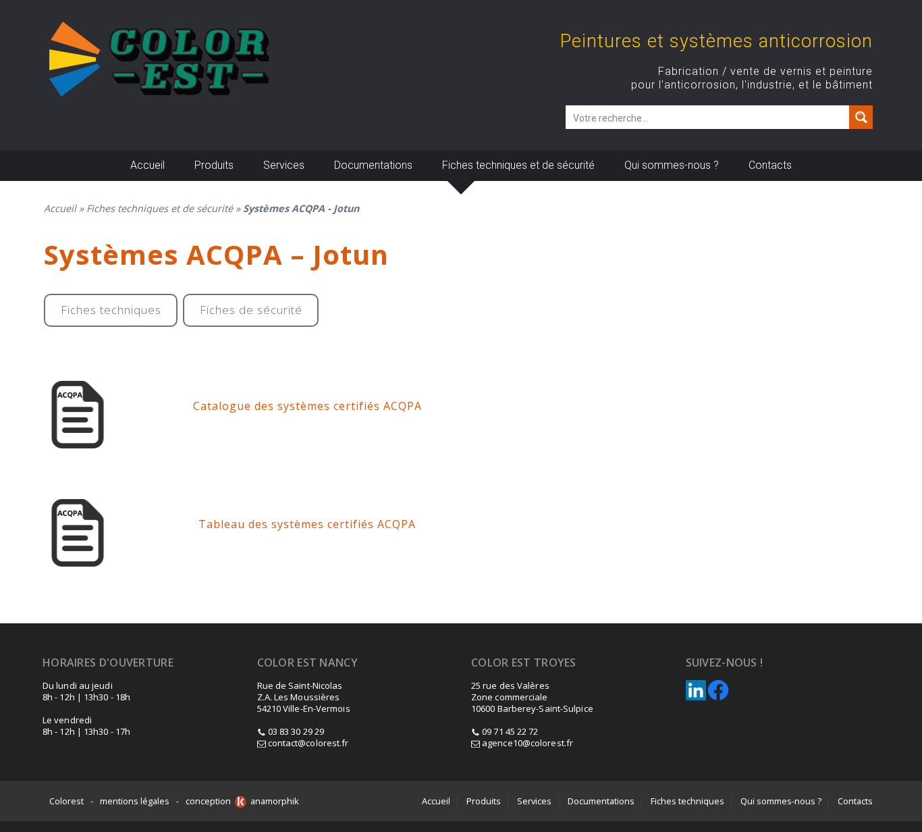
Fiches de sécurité (251, 309)
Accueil (147, 165)
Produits (214, 165)
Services (283, 165)
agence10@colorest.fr (526, 743)
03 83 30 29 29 (296, 731)
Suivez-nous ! (724, 663)
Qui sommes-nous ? (671, 165)
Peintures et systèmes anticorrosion (716, 41)
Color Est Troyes (523, 663)
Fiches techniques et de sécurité (518, 165)
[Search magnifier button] (861, 117)
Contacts (770, 165)
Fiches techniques (111, 309)
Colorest (66, 801)
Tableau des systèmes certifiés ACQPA (307, 524)
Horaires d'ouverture (108, 663)
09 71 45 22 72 (510, 731)
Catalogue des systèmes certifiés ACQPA (307, 405)
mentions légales (134, 801)
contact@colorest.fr (307, 743)
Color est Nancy (307, 663)
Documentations (373, 165)
